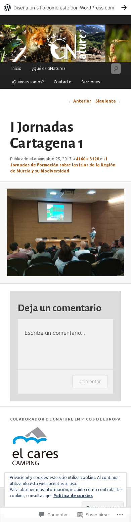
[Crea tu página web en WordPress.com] (65, 7)
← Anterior (79, 101)
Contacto (63, 82)
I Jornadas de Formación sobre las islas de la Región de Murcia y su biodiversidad (63, 165)
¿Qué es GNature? (48, 68)
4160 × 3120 (87, 159)
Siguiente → (108, 101)
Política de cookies (73, 495)
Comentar (90, 381)
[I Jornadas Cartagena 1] (65, 232)
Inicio (16, 68)
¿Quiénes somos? (27, 82)
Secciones (90, 82)
